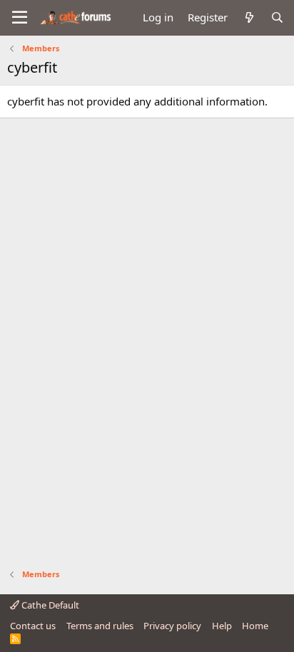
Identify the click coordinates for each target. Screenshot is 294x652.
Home (255, 625)
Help (222, 625)
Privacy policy (172, 625)
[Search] (277, 17)
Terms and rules (99, 625)
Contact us (33, 625)
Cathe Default (49, 605)
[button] (19, 18)
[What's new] (249, 17)
